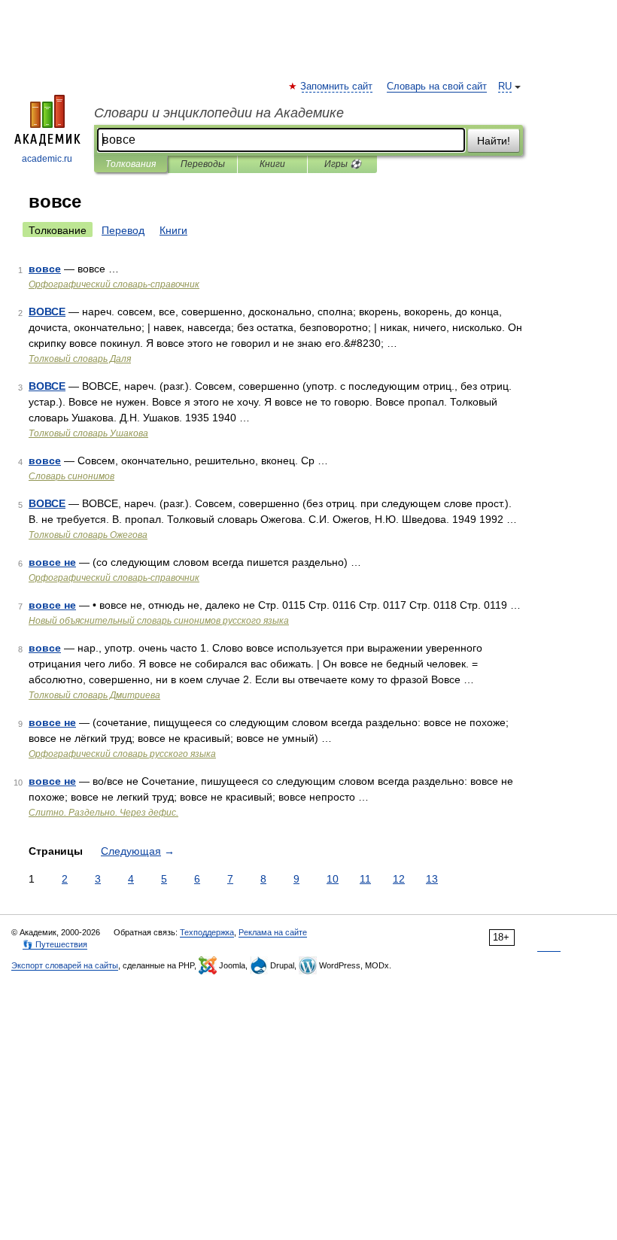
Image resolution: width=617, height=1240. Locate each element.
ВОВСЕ (47, 311)
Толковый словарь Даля (80, 359)
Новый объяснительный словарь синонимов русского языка (159, 620)
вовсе (45, 269)
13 (432, 879)
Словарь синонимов (71, 476)
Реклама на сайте (273, 932)
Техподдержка (207, 932)
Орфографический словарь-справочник (114, 284)
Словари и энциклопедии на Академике (219, 112)
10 (333, 879)
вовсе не (52, 562)
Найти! (493, 141)
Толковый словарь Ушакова (88, 433)
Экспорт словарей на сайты (64, 965)
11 (365, 879)
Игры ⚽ (342, 164)
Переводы (203, 164)
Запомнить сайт (337, 86)
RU (505, 86)
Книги (272, 164)
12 (399, 879)
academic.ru (47, 158)
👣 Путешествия (55, 944)
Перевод (123, 230)
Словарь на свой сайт (437, 86)
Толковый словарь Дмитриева (94, 695)
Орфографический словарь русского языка (122, 754)
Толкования (130, 164)
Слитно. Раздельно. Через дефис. (103, 812)
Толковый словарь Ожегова (88, 535)
